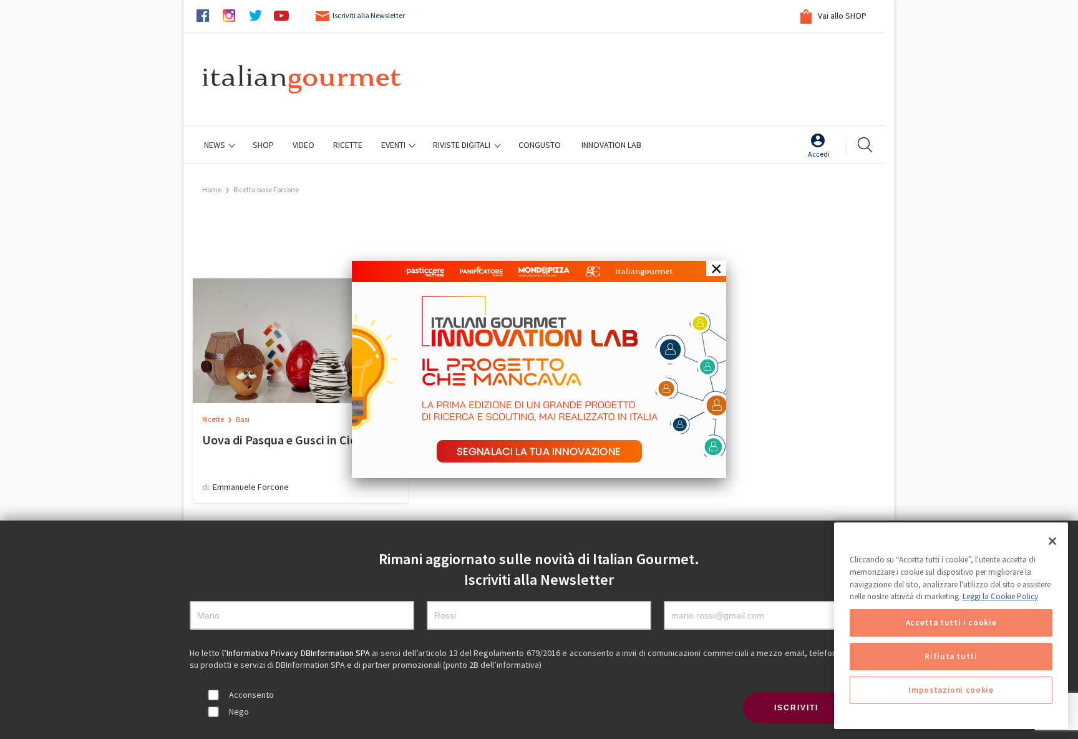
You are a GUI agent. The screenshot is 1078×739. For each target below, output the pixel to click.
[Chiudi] (1052, 541)
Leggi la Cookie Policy (1000, 596)
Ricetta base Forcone (266, 189)
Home (211, 189)
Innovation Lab (611, 144)
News (215, 144)
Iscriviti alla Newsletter (369, 15)
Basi (243, 419)
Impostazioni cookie (950, 690)
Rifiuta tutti (951, 656)
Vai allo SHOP (841, 15)
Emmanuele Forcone (251, 486)
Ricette (213, 419)
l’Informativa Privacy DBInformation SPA (297, 652)
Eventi (394, 144)
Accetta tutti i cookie (951, 622)
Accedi (819, 154)
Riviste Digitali (462, 144)
